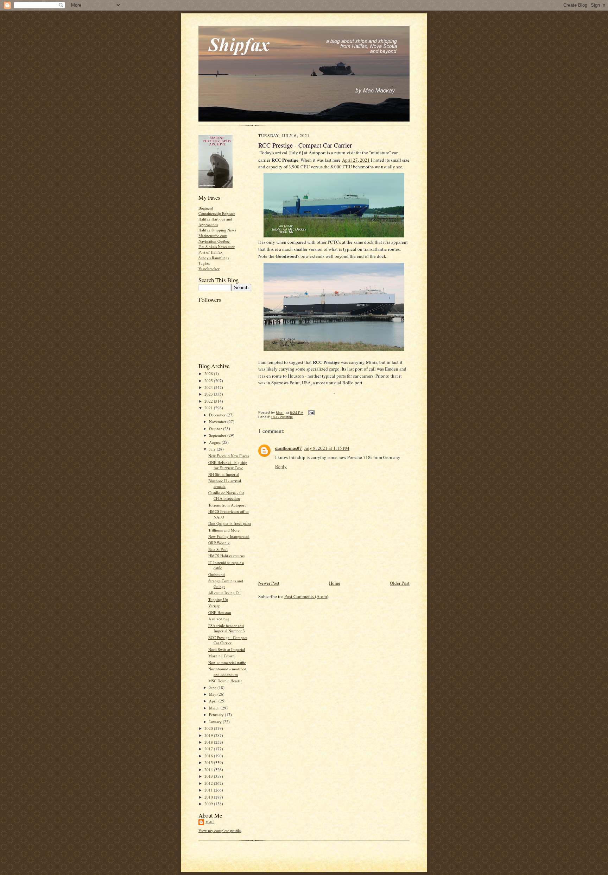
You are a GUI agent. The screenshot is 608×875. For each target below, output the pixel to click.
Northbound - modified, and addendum (227, 671)
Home (334, 583)
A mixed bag (218, 618)
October (216, 428)
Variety (214, 605)
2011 (209, 790)
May (213, 694)
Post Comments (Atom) (306, 596)
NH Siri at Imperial (223, 474)
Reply (281, 466)
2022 (209, 401)
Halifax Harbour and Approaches (215, 221)
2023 (209, 394)
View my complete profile (219, 830)
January (216, 721)
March (215, 707)
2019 (209, 735)
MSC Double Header (225, 680)
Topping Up (218, 599)
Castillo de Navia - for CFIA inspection (226, 495)
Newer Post (268, 583)
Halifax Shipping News (217, 229)
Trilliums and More (224, 530)
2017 (209, 748)
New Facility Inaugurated (228, 536)
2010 (209, 797)
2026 (209, 373)
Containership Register (216, 213)
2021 (209, 407)
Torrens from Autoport (227, 505)
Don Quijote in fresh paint (229, 523)
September (218, 435)
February (217, 714)
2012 (209, 783)
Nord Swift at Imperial (226, 649)
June (213, 687)
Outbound (216, 574)
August (215, 442)
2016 (209, 755)
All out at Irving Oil (224, 592)
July (213, 449)
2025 (209, 380)
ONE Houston (219, 612)
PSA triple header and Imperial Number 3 (226, 628)
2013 (209, 776)
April (213, 700)
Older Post (400, 583)
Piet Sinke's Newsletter (216, 246)
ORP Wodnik (219, 542)
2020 (209, 728)
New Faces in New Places (228, 455)
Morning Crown (221, 655)
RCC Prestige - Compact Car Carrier (227, 640)
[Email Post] (311, 413)
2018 (209, 742)
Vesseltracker (209, 268)
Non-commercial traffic (227, 662)
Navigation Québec (214, 241)
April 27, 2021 (356, 160)
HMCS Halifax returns (226, 555)
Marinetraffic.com (212, 235)
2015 (209, 762)
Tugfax (204, 263)
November (218, 421)
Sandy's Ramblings (213, 257)
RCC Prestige (282, 417)
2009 (209, 803)
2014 (209, 769)
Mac (209, 821)
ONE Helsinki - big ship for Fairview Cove (227, 465)
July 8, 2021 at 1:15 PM (326, 448)
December (218, 414)
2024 (209, 387)
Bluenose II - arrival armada (224, 483)
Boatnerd (205, 208)
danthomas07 (288, 448)
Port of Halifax (210, 252)
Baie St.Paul (218, 549)
